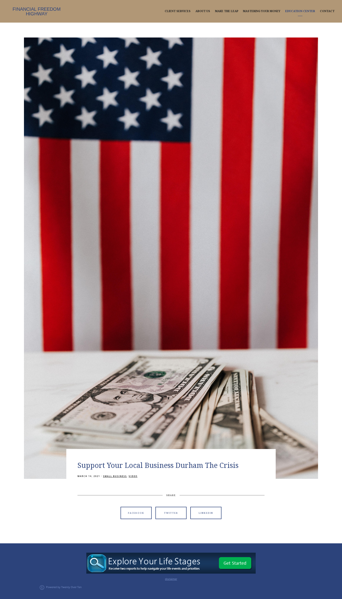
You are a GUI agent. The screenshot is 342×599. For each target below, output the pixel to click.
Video (133, 476)
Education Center (300, 11)
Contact (327, 11)
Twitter (171, 513)
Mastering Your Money (261, 11)
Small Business (115, 476)
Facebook (136, 513)
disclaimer (171, 579)
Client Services (178, 11)
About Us (202, 11)
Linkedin (206, 513)
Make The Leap (226, 11)
